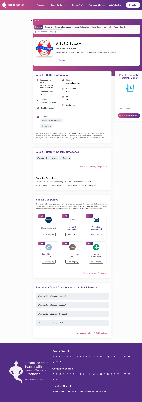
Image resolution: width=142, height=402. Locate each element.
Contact (62, 60)
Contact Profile (78, 5)
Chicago (71, 391)
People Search (119, 27)
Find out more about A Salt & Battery (92, 333)
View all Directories (34, 379)
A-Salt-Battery (38, 21)
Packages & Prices (97, 5)
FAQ (109, 27)
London (101, 391)
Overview (38, 27)
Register (133, 5)
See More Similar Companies (95, 273)
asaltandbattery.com (73, 83)
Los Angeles (86, 391)
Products (40, 5)
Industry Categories (81, 27)
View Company (48, 234)
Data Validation (115, 5)
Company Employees (63, 27)
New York (59, 391)
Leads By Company (59, 5)
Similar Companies (98, 27)
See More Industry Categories (93, 167)
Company (48, 27)
